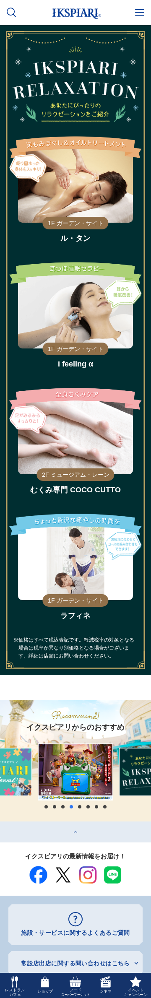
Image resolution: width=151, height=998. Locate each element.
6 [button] (88, 807)
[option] (75, 771)
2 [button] (54, 807)
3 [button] (63, 807)
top (4, 824)
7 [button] (96, 807)
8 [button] (105, 807)
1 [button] (46, 807)
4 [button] (71, 807)
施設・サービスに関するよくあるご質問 (75, 932)
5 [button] (80, 807)
